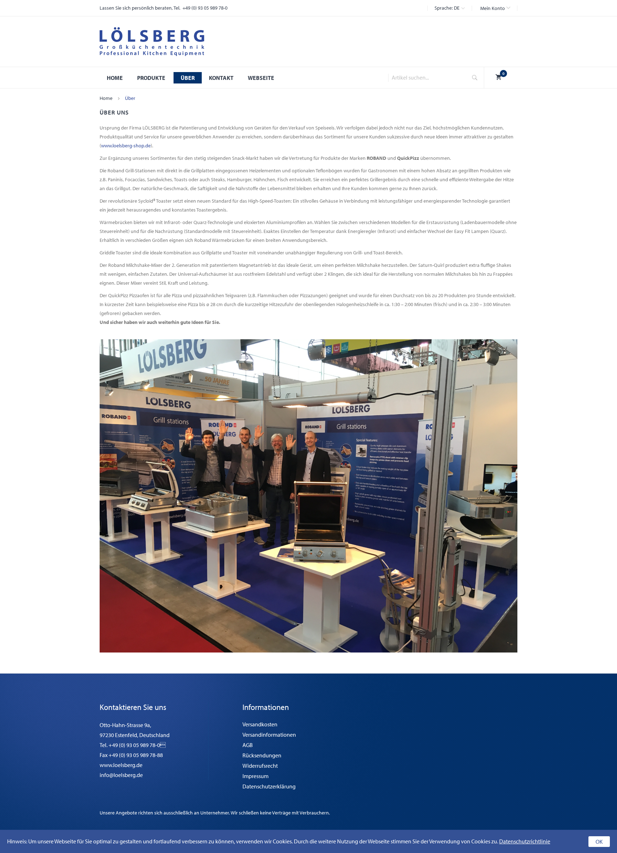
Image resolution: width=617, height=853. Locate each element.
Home (106, 98)
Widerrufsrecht (260, 765)
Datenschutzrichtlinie (524, 841)
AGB (247, 744)
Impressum (255, 776)
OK (599, 841)
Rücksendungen (261, 755)
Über (188, 77)
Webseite (261, 77)
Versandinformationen (269, 734)
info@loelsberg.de (121, 774)
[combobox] (425, 78)
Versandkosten (259, 724)
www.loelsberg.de (121, 764)
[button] (495, 8)
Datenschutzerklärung (269, 786)
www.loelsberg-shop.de (126, 145)
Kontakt (221, 77)
